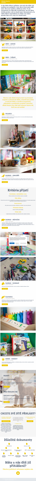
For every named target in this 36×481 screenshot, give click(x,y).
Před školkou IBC (11, 392)
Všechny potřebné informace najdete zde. (18, 469)
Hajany (6, 376)
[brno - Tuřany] (3, 57)
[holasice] (3, 114)
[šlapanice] (3, 297)
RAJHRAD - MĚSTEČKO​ (12, 219)
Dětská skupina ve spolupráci (10, 379)
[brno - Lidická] (3, 44)
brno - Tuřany (10, 57)
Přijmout (12, 243)
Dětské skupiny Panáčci (5, 1)
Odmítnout (17, 243)
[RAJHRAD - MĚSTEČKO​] (3, 220)
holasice (8, 113)
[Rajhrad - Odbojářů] (3, 176)
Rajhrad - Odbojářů (12, 175)
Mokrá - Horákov (11, 359)
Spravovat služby (11, 241)
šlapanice (9, 297)
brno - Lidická (10, 44)
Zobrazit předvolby (23, 243)
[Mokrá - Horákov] (3, 359)
